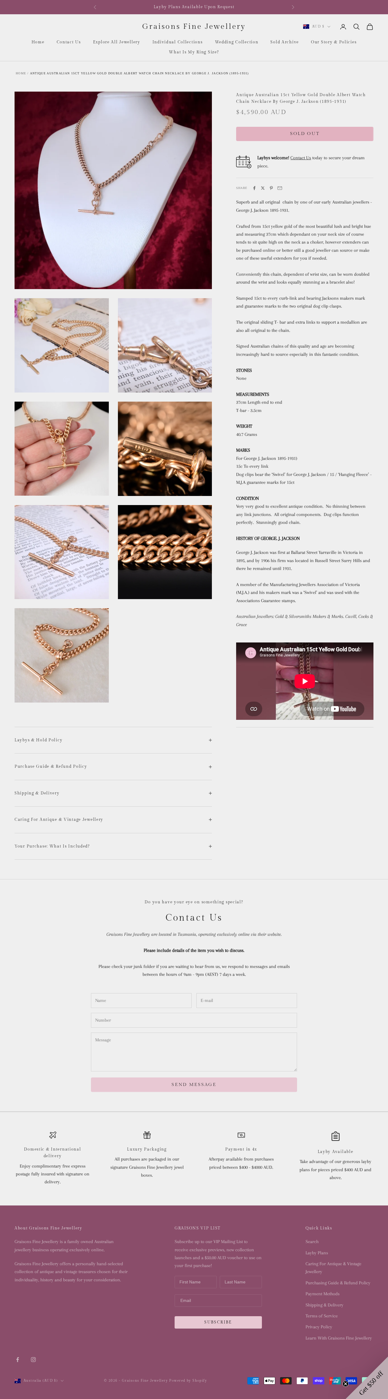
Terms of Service (322, 1316)
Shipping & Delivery (324, 1305)
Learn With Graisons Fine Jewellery (339, 1338)
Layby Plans (317, 1253)
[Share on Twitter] (262, 188)
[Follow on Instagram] (33, 1360)
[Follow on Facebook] (18, 1360)
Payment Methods (323, 1293)
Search (312, 1241)
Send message (194, 1084)
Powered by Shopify (188, 1381)
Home (38, 42)
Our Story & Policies (333, 42)
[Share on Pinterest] (271, 188)
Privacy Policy (319, 1327)
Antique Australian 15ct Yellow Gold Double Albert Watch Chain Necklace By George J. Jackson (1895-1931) (139, 73)
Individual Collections (177, 42)
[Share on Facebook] (254, 188)
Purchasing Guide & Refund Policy (338, 1283)
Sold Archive (284, 42)
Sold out (305, 133)
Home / (22, 73)
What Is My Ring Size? (194, 52)
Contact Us (69, 42)
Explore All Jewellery (116, 42)
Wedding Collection (237, 42)
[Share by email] (279, 188)
